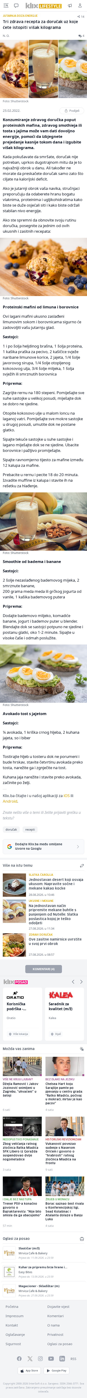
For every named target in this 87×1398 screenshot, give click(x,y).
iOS (67, 795)
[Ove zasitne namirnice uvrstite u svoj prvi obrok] (14, 945)
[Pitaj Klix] (16, 5)
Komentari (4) (44, 969)
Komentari (55, 1316)
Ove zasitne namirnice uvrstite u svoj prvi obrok (55, 942)
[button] (73, 982)
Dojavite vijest (58, 1306)
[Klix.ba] (43, 5)
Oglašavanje (15, 1334)
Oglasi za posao (59, 1344)
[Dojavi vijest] (70, 5)
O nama (53, 1325)
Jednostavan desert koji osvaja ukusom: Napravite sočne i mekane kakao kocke (56, 884)
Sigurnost (13, 1344)
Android (10, 801)
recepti (30, 829)
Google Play (59, 1370)
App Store (32, 1370)
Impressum (14, 1316)
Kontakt (12, 1325)
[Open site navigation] (6, 5)
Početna (12, 1306)
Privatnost (55, 1334)
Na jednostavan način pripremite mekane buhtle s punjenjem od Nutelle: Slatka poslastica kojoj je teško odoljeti (53, 914)
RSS (73, 1359)
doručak (11, 829)
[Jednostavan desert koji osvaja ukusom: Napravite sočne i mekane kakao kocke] (14, 885)
